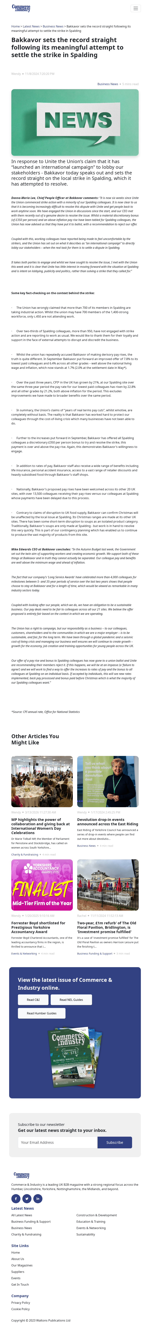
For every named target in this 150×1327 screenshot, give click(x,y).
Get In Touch (20, 1285)
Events (15, 1278)
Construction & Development (96, 1215)
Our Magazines (22, 1265)
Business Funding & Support (94, 953)
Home (15, 26)
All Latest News (21, 1215)
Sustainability (85, 1234)
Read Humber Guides (42, 1013)
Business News (53, 26)
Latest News (31, 26)
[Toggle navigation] (136, 8)
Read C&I (33, 1000)
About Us (17, 1259)
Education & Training (90, 1222)
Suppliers (17, 1272)
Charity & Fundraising (24, 854)
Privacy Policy (20, 1303)
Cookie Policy (20, 1309)
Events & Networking (24, 953)
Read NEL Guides (71, 1000)
